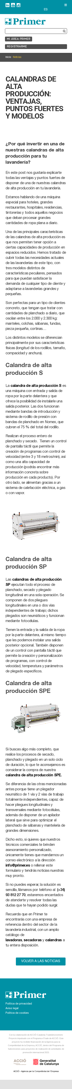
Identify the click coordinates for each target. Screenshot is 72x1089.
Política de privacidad (19, 1004)
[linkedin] (7, 4)
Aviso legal (12, 1008)
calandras (53, 940)
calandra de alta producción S (36, 386)
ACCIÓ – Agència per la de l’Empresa (36, 1072)
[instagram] (18, 4)
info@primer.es (18, 866)
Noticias (17, 57)
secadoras (33, 940)
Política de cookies (17, 1013)
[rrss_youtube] (13, 4)
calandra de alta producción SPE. (34, 775)
